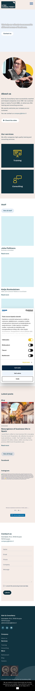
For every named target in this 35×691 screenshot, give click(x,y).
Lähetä (7, 592)
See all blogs (7, 454)
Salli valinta (17, 373)
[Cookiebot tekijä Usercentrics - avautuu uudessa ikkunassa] (25, 311)
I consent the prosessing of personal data (16, 586)
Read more (5, 253)
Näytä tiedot (26, 362)
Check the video (11, 120)
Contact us (7, 33)
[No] (33, 686)
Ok (17, 688)
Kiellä (17, 379)
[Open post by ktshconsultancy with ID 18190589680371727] (17, 489)
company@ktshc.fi (20, 113)
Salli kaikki (17, 368)
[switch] (30, 345)
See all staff (7, 210)
